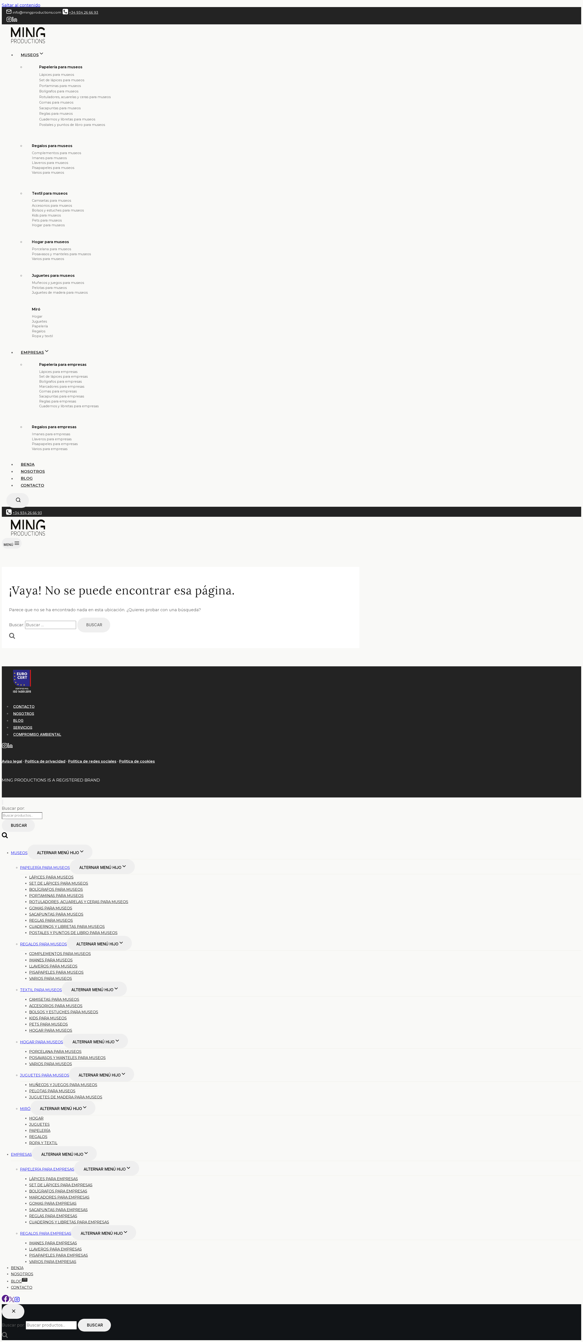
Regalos (38, 331)
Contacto (32, 485)
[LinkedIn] (14, 20)
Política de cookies (137, 761)
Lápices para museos (56, 75)
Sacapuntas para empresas (61, 396)
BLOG (27, 478)
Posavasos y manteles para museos (61, 254)
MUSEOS (19, 853)
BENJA (28, 464)
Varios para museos (48, 173)
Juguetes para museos (53, 275)
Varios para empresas (49, 449)
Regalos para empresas (54, 427)
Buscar (19, 825)
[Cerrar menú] (2, 802)
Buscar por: (13, 808)
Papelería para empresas (63, 364)
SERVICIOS (22, 727)
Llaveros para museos (50, 163)
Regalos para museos (52, 146)
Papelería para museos (45, 868)
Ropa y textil (42, 336)
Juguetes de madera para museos (60, 292)
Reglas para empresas (57, 401)
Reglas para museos (56, 114)
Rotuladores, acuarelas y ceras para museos (75, 97)
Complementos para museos (56, 153)
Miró (36, 309)
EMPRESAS (21, 1154)
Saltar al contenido (21, 5)
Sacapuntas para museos (60, 108)
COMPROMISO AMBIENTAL (37, 734)
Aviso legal (12, 761)
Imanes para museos (49, 158)
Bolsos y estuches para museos (58, 210)
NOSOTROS (23, 713)
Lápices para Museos (51, 877)
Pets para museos (47, 220)
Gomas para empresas (58, 391)
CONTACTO (24, 706)
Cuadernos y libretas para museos (67, 119)
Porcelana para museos (51, 249)
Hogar (37, 316)
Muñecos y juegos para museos (58, 283)
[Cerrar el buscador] (13, 1311)
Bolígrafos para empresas (60, 381)
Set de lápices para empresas (63, 376)
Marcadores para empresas (61, 387)
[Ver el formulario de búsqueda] (17, 500)
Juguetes (39, 321)
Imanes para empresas (51, 434)
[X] (11, 1300)
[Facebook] (5, 1300)
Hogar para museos (48, 225)
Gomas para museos (56, 102)
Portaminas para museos (60, 86)
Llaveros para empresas (52, 439)
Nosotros (33, 471)
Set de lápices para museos (61, 80)
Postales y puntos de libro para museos (72, 125)
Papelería (40, 326)
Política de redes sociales (92, 761)
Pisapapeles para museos (53, 168)
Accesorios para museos (52, 206)
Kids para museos (46, 215)
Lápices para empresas (58, 372)
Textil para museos (50, 193)
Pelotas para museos (49, 288)
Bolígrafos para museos (58, 91)
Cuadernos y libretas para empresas (69, 406)
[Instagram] (9, 20)
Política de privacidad (45, 761)
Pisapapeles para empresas (55, 444)
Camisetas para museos (51, 201)
